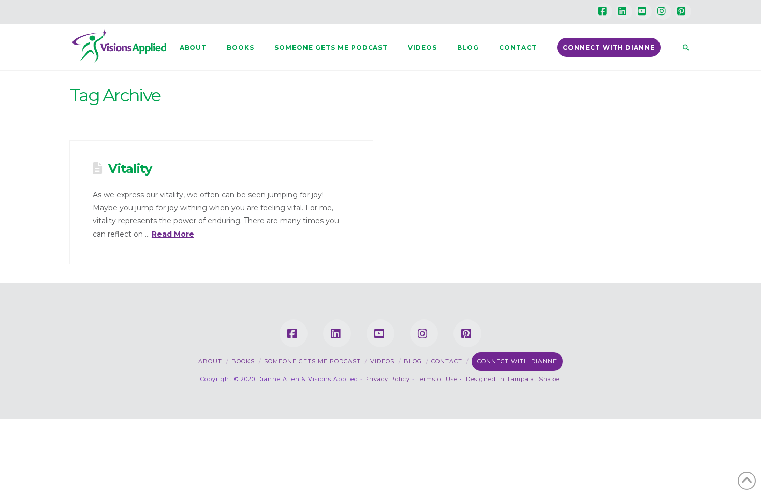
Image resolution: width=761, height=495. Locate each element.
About (210, 361)
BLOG (413, 361)
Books (243, 361)
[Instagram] (663, 11)
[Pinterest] (683, 11)
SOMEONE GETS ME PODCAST (312, 361)
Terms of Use (437, 379)
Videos (382, 361)
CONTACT (446, 361)
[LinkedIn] (624, 11)
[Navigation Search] (680, 47)
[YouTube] (643, 11)
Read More (173, 234)
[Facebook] (604, 11)
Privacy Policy (387, 379)
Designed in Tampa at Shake (512, 379)
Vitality (129, 168)
